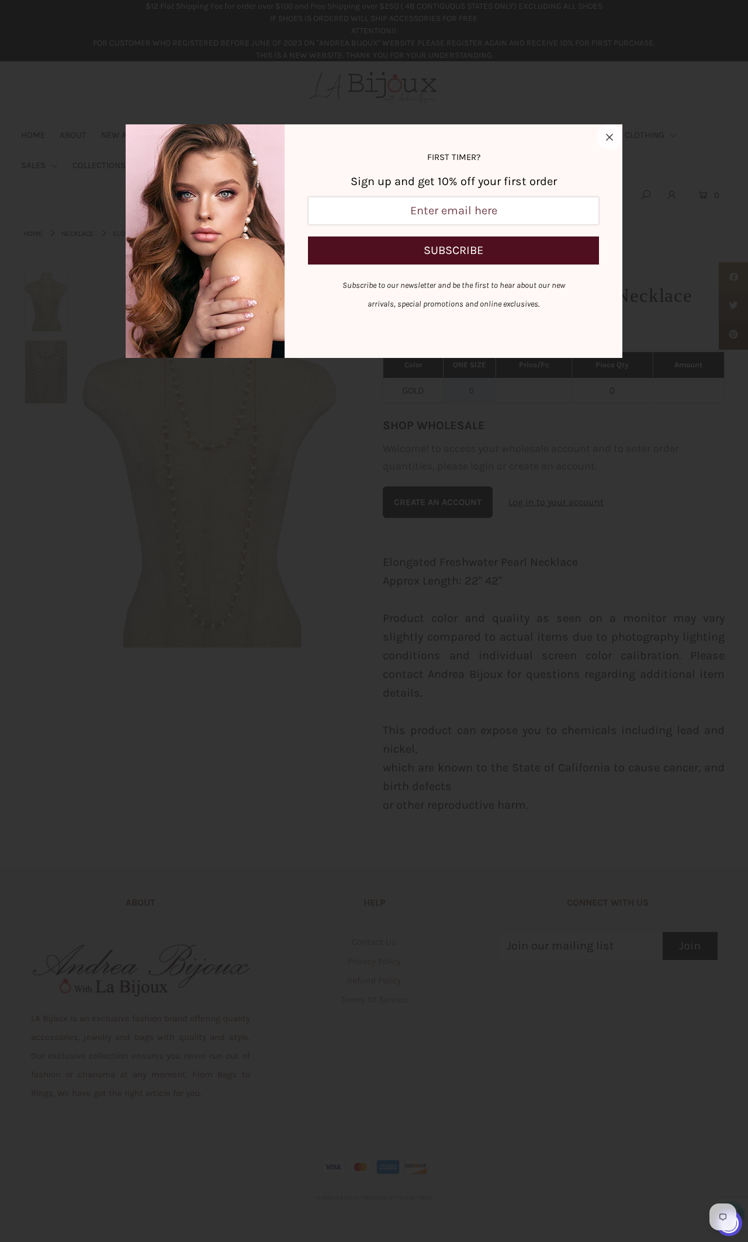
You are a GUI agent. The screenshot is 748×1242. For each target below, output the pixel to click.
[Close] (609, 137)
